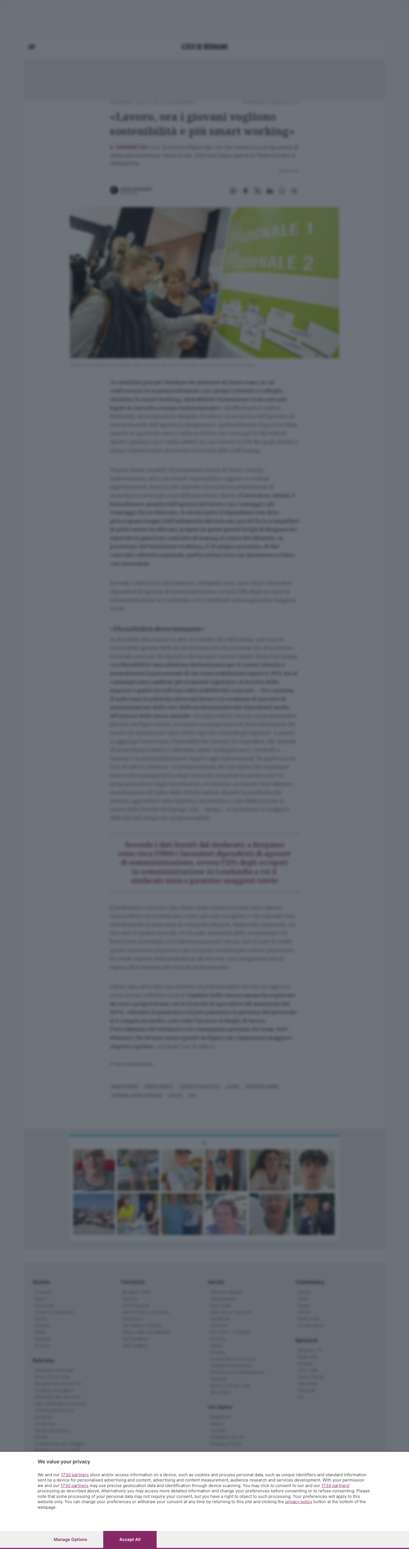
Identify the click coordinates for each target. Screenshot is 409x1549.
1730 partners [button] (75, 1474)
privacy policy (298, 1501)
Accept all (130, 1539)
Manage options (70, 1539)
